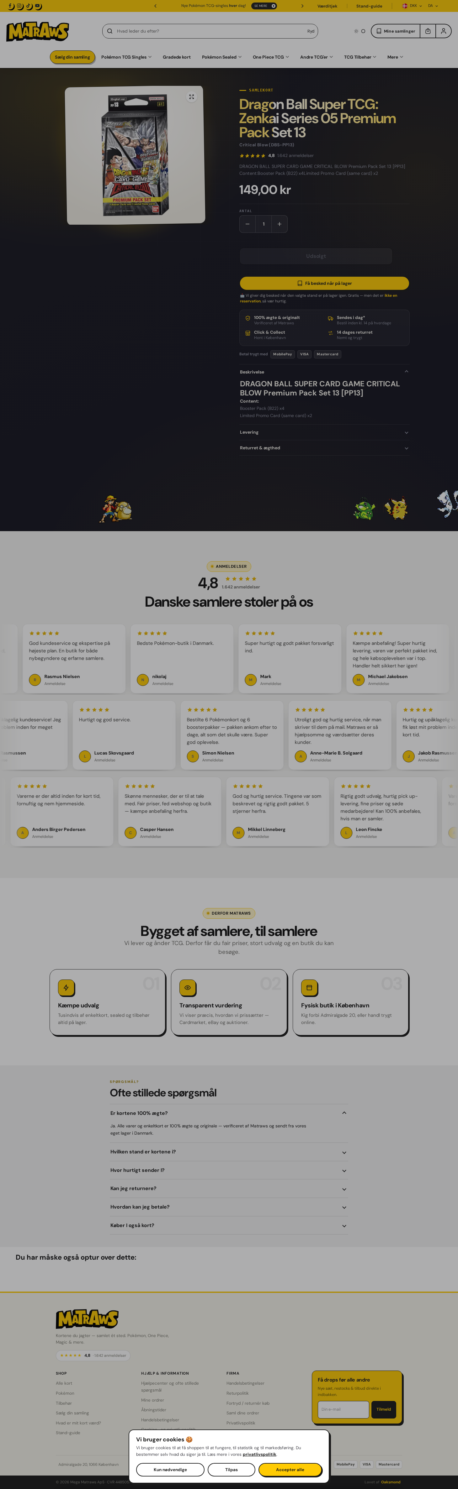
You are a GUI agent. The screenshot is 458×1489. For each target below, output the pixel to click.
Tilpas (231, 1469)
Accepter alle (290, 1469)
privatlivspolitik (259, 1454)
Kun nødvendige (170, 1469)
